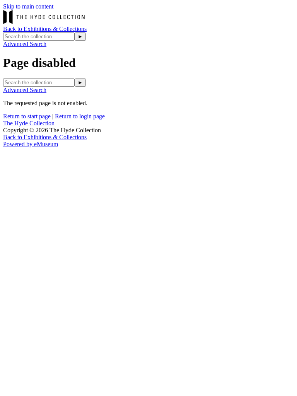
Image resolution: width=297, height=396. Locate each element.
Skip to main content (28, 6)
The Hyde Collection (29, 123)
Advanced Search (24, 44)
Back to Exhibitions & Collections (45, 29)
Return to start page (27, 116)
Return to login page (80, 116)
